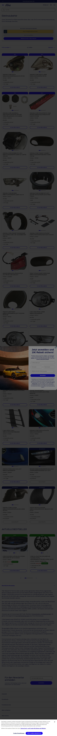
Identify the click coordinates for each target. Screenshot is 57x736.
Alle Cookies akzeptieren (34, 733)
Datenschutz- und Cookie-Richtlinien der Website (33, 728)
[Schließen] (54, 721)
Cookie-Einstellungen (18, 733)
